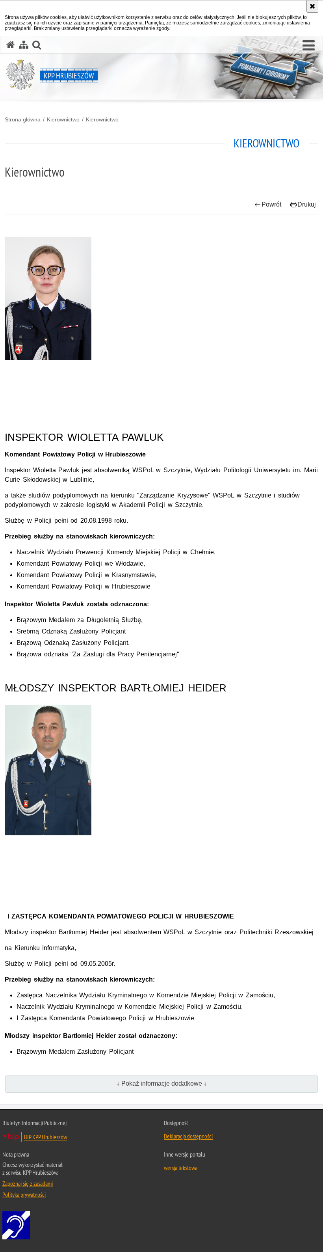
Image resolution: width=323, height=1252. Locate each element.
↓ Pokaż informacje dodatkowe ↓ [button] (162, 1083)
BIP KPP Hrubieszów (45, 1137)
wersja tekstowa (180, 1168)
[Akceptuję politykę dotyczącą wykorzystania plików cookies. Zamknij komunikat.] (312, 6)
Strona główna (23, 119)
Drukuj (306, 204)
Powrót (271, 204)
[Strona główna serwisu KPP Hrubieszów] (10, 45)
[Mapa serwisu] (23, 45)
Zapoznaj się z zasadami (27, 1183)
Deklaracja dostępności (188, 1136)
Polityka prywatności (24, 1194)
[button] (309, 45)
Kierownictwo (63, 119)
